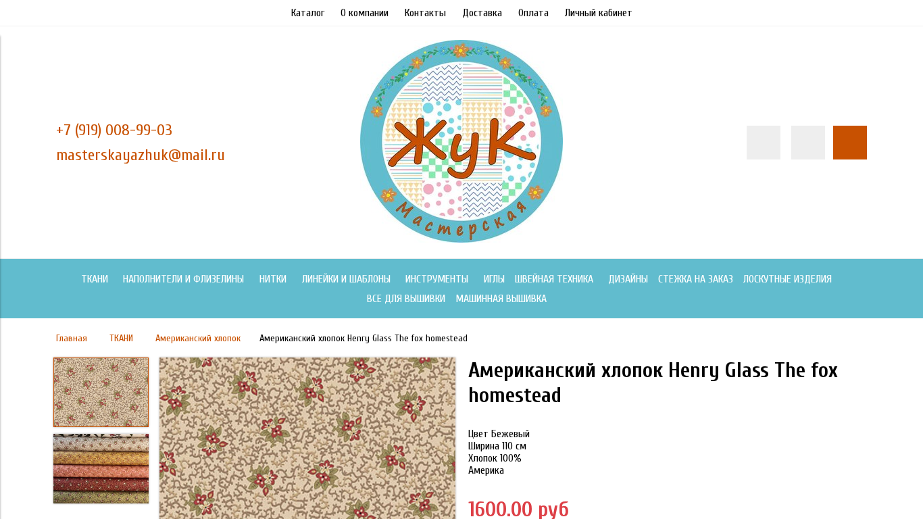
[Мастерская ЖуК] (461, 239)
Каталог (307, 13)
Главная (71, 338)
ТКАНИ (121, 338)
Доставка (482, 13)
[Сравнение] (808, 142)
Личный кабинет (598, 13)
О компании (365, 13)
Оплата (533, 13)
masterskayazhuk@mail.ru (140, 155)
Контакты (425, 13)
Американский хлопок (198, 338)
